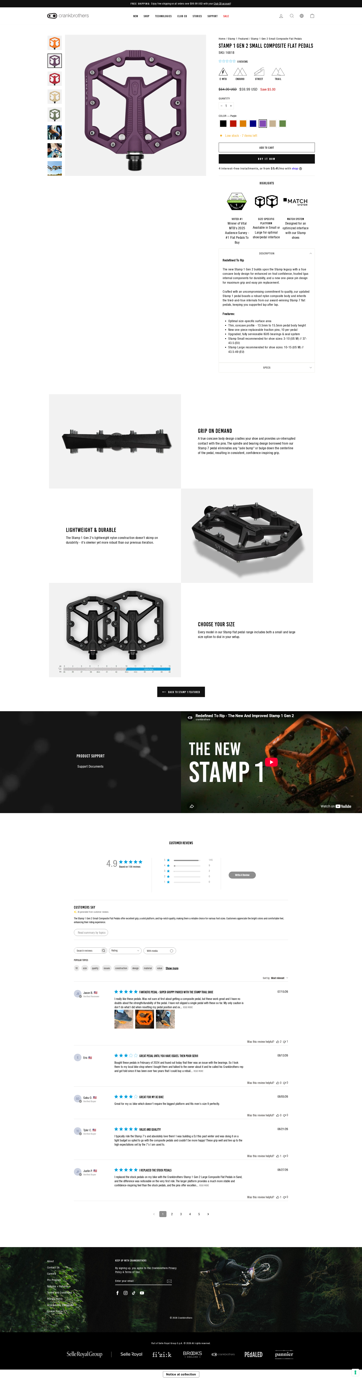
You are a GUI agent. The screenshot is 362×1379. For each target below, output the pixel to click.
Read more (188, 1007)
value (159, 968)
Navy (253, 123)
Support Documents (90, 766)
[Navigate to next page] (208, 1214)
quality (95, 968)
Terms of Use (132, 1272)
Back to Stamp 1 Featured (183, 691)
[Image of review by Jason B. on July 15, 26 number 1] (123, 1019)
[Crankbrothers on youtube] (142, 1293)
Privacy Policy (54, 1298)
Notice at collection (181, 1374)
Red (233, 123)
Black (223, 123)
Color (227, 115)
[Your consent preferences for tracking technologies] (355, 1372)
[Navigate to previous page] (153, 1214)
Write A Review (242, 874)
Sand (272, 123)
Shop (147, 15)
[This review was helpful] (277, 1041)
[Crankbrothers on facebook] (117, 1293)
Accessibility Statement (60, 1305)
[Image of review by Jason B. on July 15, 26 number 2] (144, 1019)
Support (213, 15)
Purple (263, 123)
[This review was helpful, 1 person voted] (277, 1156)
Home (222, 38)
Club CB (182, 15)
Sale (226, 15)
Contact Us (53, 1267)
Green (282, 123)
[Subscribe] (169, 1280)
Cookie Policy (54, 1311)
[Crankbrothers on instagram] (125, 1293)
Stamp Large (236, 347)
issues (107, 968)
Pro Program (54, 1279)
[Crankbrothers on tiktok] (133, 1293)
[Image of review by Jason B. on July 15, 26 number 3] (165, 1019)
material (148, 968)
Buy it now (267, 158)
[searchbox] (87, 950)
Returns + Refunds (58, 1286)
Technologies (163, 15)
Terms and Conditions (59, 1292)
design (135, 968)
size (85, 968)
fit (77, 968)
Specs (267, 367)
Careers (51, 1273)
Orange (243, 123)
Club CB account (222, 3)
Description (267, 253)
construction (121, 968)
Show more (172, 968)
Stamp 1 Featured (238, 38)
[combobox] (125, 950)
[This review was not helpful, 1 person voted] (284, 1041)
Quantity (224, 98)
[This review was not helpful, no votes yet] (284, 1082)
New (135, 15)
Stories (197, 15)
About (50, 1261)
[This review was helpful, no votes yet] (277, 1082)
